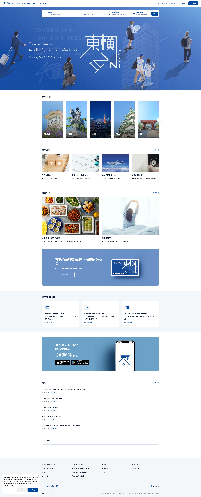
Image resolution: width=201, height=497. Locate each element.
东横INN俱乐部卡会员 (79, 472)
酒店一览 (43, 3)
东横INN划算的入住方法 (80, 468)
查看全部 (156, 150)
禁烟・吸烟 (139, 12)
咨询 (103, 472)
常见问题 (182, 3)
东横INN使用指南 (78, 476)
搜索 (154, 13)
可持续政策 (136, 468)
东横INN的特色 (77, 464)
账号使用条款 (147, 493)
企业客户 (173, 3)
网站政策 (131, 493)
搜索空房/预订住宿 (23, 3)
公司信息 (135, 464)
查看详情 (65, 274)
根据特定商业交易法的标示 (120, 493)
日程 (88, 12)
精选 (34, 3)
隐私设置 (100, 493)
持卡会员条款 (155, 493)
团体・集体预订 (47, 468)
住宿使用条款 (138, 493)
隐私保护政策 (108, 493)
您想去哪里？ (51, 12)
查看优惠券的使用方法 (63, 354)
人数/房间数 (115, 12)
